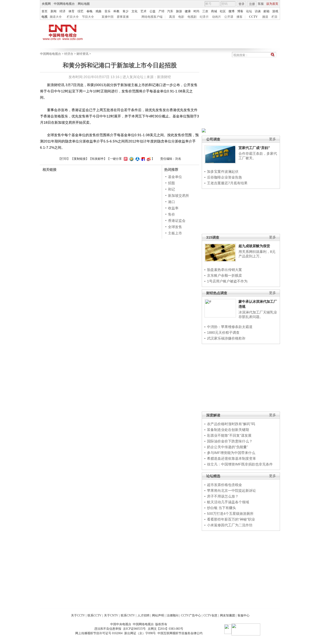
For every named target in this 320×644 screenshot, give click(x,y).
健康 (188, 11)
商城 (214, 11)
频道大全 (56, 17)
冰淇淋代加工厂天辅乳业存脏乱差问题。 (257, 314)
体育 (71, 11)
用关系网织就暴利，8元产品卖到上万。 (257, 254)
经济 (63, 11)
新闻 (53, 11)
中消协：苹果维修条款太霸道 (229, 327)
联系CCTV (95, 615)
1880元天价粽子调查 (223, 333)
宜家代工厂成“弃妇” (254, 148)
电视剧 (192, 17)
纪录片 (204, 17)
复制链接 (80, 158)
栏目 (275, 17)
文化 (135, 11)
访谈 (258, 11)
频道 (265, 17)
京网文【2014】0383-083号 (165, 628)
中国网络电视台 (64, 4)
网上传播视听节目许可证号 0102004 (98, 633)
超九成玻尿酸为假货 (254, 246)
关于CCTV (78, 615)
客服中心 (244, 615)
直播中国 (108, 17)
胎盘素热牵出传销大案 (224, 270)
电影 (181, 17)
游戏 (275, 11)
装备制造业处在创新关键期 (228, 430)
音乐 (107, 11)
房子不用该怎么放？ (222, 496)
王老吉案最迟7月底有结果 (227, 183)
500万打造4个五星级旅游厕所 (230, 514)
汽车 (170, 11)
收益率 (173, 208)
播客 (239, 17)
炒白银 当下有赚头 (221, 508)
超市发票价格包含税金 (224, 485)
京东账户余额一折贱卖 (224, 275)
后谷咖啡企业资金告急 (224, 177)
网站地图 (84, 4)
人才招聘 (144, 615)
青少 (125, 11)
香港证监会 (177, 221)
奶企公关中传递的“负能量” (227, 447)
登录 (241, 4)
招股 (171, 183)
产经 (161, 11)
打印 (64, 158)
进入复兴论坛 (133, 77)
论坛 (249, 11)
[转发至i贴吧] (142, 158)
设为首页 (272, 4)
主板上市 (175, 233)
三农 (205, 11)
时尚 (197, 11)
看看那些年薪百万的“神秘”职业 (231, 519)
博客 (240, 11)
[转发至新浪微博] (148, 158)
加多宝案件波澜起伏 (222, 172)
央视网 (46, 4)
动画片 (216, 17)
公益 (153, 11)
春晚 (89, 11)
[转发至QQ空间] (131, 158)
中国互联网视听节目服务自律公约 (180, 633)
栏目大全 (73, 17)
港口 (171, 202)
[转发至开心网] (125, 158)
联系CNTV (128, 615)
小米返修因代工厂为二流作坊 (229, 525)
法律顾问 (172, 615)
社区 (223, 11)
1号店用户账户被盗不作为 (227, 281)
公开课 (228, 17)
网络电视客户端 (152, 17)
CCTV (253, 17)
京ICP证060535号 (134, 628)
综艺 (81, 11)
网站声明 (158, 615)
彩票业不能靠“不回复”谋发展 (229, 435)
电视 (45, 17)
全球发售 (175, 227)
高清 (172, 17)
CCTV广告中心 (191, 615)
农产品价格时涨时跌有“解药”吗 (231, 424)
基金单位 (175, 177)
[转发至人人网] (137, 158)
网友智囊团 (227, 615)
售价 (171, 214)
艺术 (143, 11)
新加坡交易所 (178, 196)
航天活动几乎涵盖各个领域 (228, 502)
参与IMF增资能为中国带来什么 (231, 453)
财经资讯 (82, 54)
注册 (252, 4)
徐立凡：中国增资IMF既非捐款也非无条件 (240, 464)
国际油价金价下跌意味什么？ (229, 441)
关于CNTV (111, 615)
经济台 (68, 54)
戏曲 (99, 11)
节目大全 (88, 17)
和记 (171, 189)
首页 (45, 11)
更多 (272, 139)
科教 (117, 11)
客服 (261, 4)
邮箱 (267, 11)
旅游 (179, 11)
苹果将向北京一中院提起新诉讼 (231, 491)
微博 (231, 11)
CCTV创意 (211, 615)
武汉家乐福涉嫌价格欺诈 (226, 338)
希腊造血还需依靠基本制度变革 (231, 458)
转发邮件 (98, 158)
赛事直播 (123, 17)
